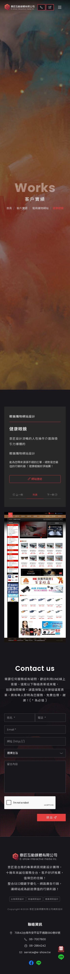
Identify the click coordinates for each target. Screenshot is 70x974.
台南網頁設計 (17, 899)
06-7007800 (37, 939)
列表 (35, 494)
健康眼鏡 (58, 208)
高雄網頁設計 (34, 899)
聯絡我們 (41, 7)
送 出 (49, 817)
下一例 (51, 494)
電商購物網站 (40, 208)
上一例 (19, 494)
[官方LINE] (61, 957)
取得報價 (50, 7)
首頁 (9, 208)
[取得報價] (61, 950)
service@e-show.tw (37, 952)
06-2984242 (37, 946)
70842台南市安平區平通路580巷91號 (37, 933)
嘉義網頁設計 (51, 899)
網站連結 (36, 479)
